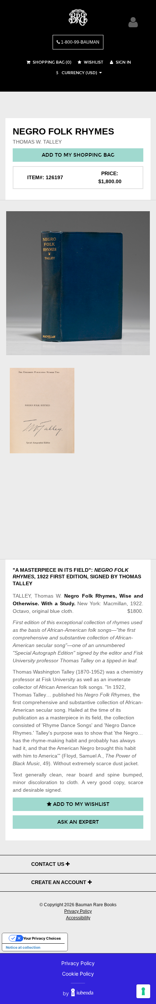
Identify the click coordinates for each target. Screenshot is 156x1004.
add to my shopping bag (78, 155)
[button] (75, 73)
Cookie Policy (78, 974)
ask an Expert (78, 822)
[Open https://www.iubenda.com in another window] (82, 993)
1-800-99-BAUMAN (79, 42)
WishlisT (93, 62)
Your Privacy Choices (42, 938)
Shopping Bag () (51, 62)
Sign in (123, 62)
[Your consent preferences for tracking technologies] (143, 991)
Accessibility (78, 917)
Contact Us (48, 864)
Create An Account (59, 882)
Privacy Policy (78, 911)
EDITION (76, 576)
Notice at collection (23, 947)
